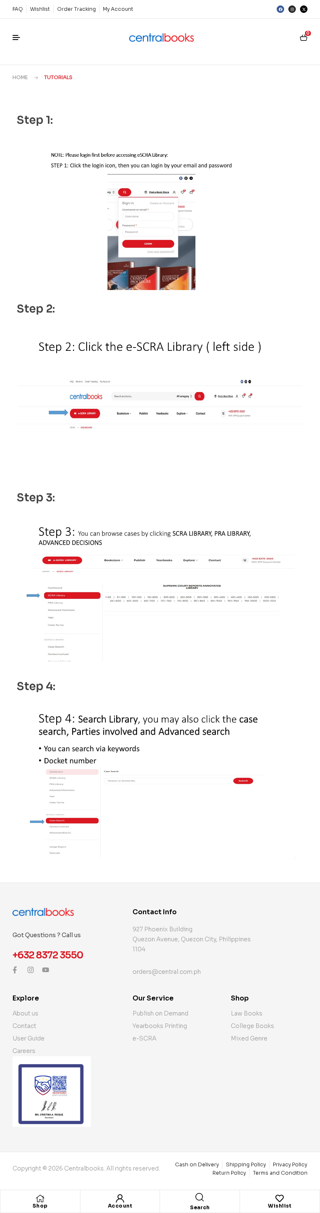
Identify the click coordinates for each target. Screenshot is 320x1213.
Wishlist (279, 1206)
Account (120, 1206)
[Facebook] (280, 9)
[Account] (120, 1198)
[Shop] (40, 1198)
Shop (40, 1206)
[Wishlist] (279, 1198)
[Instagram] (292, 9)
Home (20, 77)
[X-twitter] (304, 9)
